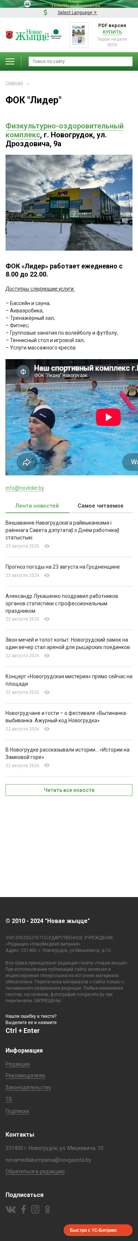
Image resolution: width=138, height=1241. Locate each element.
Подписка (17, 1111)
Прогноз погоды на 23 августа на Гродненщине (63, 567)
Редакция (18, 1064)
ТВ (9, 1099)
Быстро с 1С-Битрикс (93, 1230)
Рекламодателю (25, 1075)
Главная (14, 83)
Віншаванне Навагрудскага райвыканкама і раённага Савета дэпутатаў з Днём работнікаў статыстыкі (62, 530)
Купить (112, 32)
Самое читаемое (101, 505)
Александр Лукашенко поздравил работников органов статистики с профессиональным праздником (62, 603)
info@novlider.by (25, 488)
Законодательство (28, 1087)
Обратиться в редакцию (35, 1171)
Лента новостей (37, 505)
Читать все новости (69, 790)
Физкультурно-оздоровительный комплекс (65, 130)
